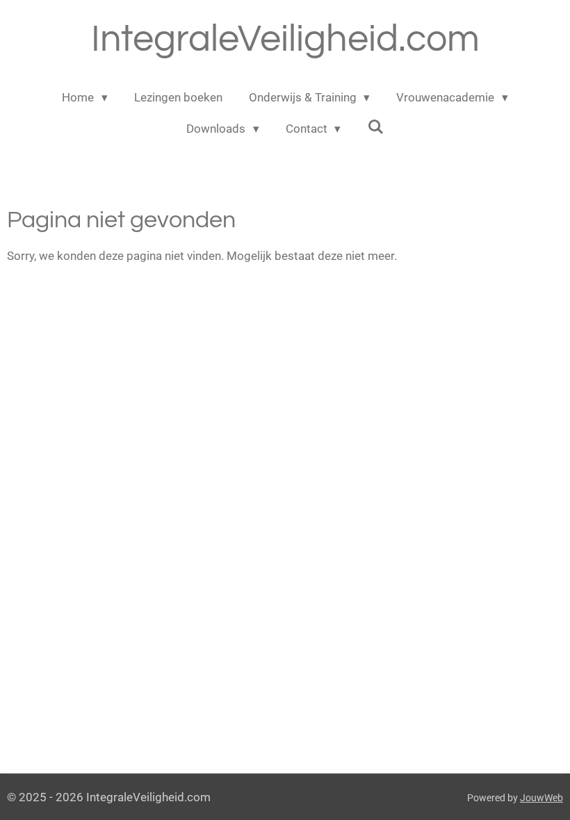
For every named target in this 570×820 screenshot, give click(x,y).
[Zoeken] (375, 127)
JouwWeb (541, 797)
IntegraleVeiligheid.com (285, 39)
